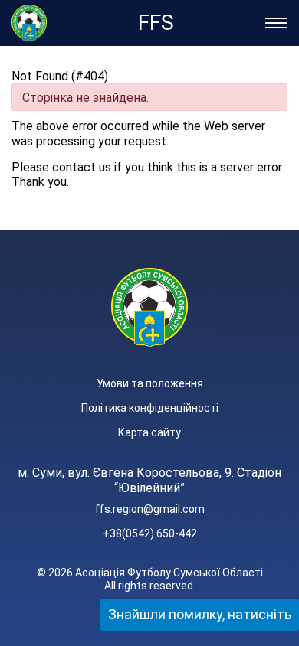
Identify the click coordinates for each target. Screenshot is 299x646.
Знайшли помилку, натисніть (199, 614)
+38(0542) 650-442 (150, 533)
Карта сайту (149, 432)
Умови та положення (150, 383)
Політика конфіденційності (150, 408)
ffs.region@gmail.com (150, 509)
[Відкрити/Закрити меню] (276, 23)
